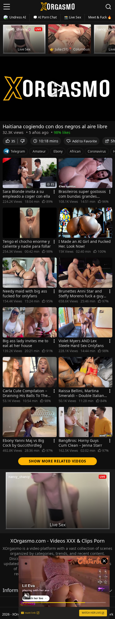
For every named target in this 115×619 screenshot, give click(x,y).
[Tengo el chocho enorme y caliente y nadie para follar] (30, 223)
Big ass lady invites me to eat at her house (25, 343)
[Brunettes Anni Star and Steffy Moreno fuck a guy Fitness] (86, 273)
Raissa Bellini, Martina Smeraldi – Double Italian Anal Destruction (81, 393)
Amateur (39, 151)
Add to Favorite (84, 141)
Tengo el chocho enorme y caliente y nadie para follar (27, 244)
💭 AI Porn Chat (45, 17)
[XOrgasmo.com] (57, 6)
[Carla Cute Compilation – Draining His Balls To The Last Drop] (30, 372)
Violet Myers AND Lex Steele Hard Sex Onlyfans (81, 343)
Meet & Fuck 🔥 (100, 17)
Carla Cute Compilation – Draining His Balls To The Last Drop (25, 393)
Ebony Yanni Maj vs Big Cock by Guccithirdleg (23, 443)
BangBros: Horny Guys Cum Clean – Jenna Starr (80, 443)
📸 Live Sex (72, 17)
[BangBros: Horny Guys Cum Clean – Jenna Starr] (86, 422)
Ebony (58, 151)
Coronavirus (97, 151)
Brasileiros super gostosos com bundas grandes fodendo (82, 194)
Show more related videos (57, 461)
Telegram (18, 151)
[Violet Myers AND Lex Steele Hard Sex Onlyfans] (86, 322)
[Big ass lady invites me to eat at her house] (30, 322)
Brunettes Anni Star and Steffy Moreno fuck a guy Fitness (81, 293)
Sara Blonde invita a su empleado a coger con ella (26, 194)
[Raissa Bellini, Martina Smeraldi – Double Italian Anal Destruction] (86, 372)
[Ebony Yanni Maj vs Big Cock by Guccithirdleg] (30, 422)
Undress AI (17, 17)
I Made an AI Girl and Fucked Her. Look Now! (85, 244)
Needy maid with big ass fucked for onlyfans (25, 293)
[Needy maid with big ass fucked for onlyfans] (30, 273)
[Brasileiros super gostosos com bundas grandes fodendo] (86, 173)
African (75, 151)
